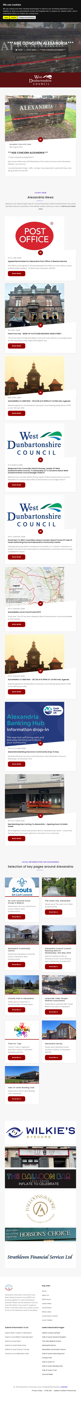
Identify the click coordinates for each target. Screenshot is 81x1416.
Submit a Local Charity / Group (17, 1349)
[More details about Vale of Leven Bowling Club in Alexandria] (22, 1074)
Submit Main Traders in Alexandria (18, 1333)
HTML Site (48, 1390)
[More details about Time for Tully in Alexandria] (22, 1030)
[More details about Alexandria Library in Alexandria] (59, 1030)
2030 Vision (46, 1299)
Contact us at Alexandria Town (17, 1354)
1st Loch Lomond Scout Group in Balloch (19, 901)
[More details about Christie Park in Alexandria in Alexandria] (22, 984)
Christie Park (47, 1358)
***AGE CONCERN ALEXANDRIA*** (53, 50)
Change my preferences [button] (27, 17)
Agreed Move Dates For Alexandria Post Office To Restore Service (37, 261)
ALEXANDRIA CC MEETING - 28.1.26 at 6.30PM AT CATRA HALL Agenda (38, 679)
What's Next (46, 1312)
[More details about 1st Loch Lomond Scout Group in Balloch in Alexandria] (22, 887)
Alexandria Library (54, 1043)
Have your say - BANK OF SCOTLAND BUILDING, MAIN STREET (34, 333)
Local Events (47, 1308)
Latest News (31, 50)
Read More (16, 274)
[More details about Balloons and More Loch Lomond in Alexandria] (40, 1208)
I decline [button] (13, 17)
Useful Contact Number (51, 1333)
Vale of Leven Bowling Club (21, 1087)
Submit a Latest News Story (15, 1345)
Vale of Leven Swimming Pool (53, 1353)
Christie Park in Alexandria (21, 998)
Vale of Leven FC (48, 1362)
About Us (45, 1295)
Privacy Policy (37, 1390)
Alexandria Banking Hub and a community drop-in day (33, 752)
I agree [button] (6, 17)
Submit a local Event (13, 1341)
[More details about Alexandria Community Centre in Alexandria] (22, 934)
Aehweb (64, 1387)
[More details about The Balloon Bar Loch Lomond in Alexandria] (40, 1179)
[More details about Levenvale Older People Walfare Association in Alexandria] (59, 984)
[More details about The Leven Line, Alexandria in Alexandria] (59, 887)
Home (20, 50)
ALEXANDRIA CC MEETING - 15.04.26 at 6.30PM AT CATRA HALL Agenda (39, 401)
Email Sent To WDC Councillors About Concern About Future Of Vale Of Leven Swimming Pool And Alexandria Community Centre (40, 541)
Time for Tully (14, 1043)
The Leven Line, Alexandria (57, 900)
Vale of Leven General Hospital (54, 1337)
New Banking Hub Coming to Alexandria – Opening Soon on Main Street (38, 825)
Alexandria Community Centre (19, 949)
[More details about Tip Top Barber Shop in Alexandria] (40, 1157)
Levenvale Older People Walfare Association (56, 999)
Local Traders (47, 1320)
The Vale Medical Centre (51, 1341)
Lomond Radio (47, 1374)
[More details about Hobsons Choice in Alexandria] (40, 1234)
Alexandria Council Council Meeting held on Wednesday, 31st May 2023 (58, 950)
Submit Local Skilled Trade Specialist (19, 1337)
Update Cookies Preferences (65, 1390)
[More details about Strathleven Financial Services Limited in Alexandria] (40, 1255)
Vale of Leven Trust (49, 1370)
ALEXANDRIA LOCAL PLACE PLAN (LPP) (24, 612)
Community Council (49, 1316)
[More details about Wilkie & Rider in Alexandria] (40, 1132)
